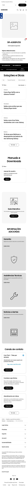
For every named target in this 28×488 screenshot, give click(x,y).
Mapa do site (14, 485)
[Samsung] (4, 9)
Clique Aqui (8, 388)
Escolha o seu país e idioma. (7, 1)
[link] (25, 39)
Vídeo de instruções (21, 80)
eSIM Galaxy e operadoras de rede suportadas (14, 58)
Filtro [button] (4, 85)
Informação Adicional (11, 69)
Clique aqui (8, 406)
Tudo (3, 80)
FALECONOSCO (22, 69)
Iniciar (13, 216)
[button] (14, 93)
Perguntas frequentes (11, 80)
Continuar (22, 5)
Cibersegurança (22, 485)
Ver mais (13, 413)
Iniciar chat (8, 370)
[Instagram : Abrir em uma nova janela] (14, 479)
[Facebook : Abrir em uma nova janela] (11, 479)
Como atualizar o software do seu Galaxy (13, 60)
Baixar (7, 179)
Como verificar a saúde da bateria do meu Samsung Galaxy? (13, 56)
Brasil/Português (5, 471)
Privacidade (21, 482)
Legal (9, 485)
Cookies (4, 485)
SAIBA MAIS (7, 246)
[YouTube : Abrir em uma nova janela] (17, 479)
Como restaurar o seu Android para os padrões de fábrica (14, 53)
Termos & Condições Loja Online (10, 482)
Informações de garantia (14, 45)
